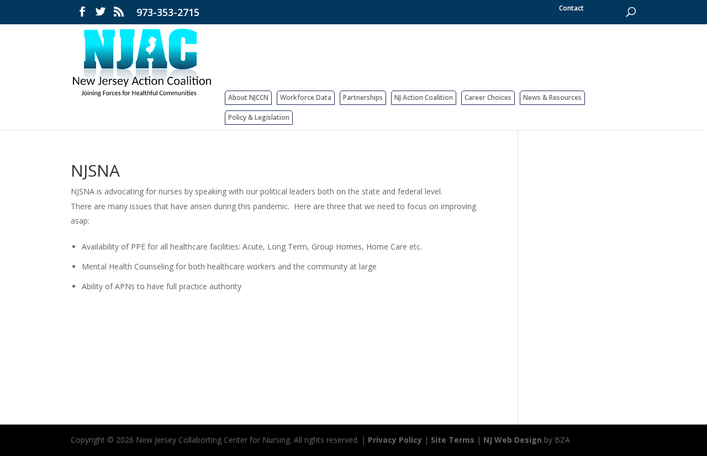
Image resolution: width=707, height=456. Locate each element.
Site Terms (452, 439)
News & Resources (552, 97)
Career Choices (488, 97)
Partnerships (363, 97)
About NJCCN (248, 97)
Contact (571, 8)
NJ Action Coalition (423, 97)
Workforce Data (305, 97)
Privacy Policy (395, 439)
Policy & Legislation (258, 117)
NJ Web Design (512, 439)
